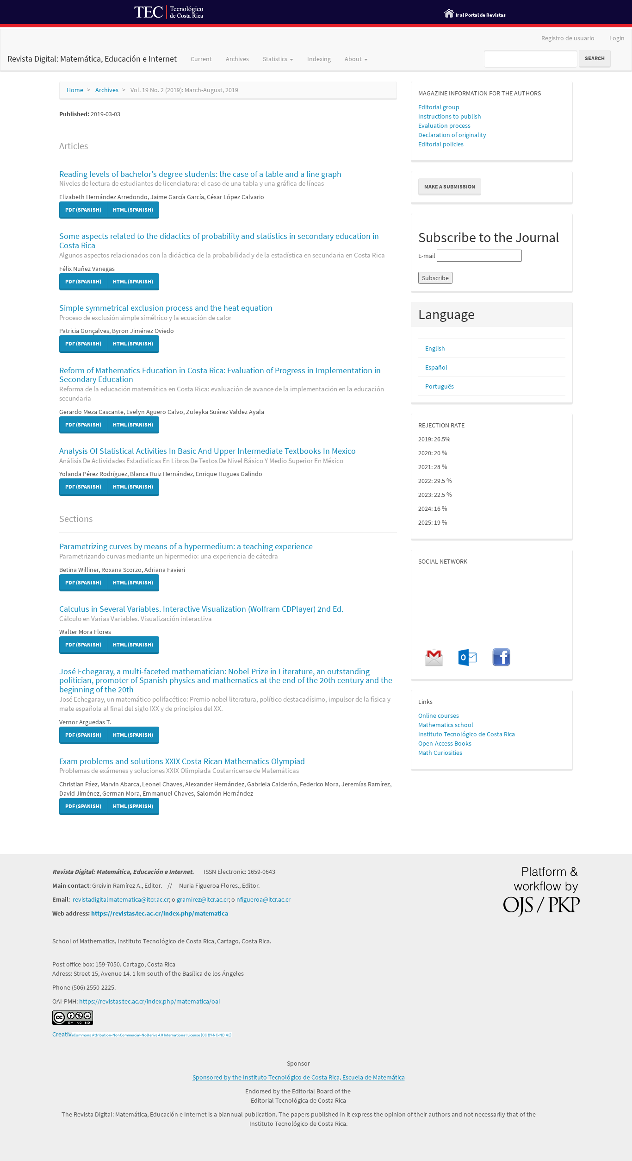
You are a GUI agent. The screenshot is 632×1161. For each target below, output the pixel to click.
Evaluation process (444, 125)
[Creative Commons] (72, 1017)
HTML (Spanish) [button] (133, 209)
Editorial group (438, 107)
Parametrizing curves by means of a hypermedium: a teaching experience (186, 550)
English (435, 348)
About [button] (354, 59)
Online (427, 715)
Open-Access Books (444, 743)
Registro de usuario (568, 38)
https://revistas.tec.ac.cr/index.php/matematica (159, 913)
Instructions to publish (449, 116)
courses (447, 715)
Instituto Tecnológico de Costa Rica (466, 734)
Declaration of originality (452, 135)
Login (617, 38)
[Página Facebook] (501, 657)
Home (75, 90)
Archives (237, 59)
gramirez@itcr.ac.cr (203, 899)
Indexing (319, 59)
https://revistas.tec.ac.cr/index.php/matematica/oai (149, 1001)
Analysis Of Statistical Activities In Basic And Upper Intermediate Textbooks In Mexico (207, 455)
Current (201, 59)
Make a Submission (449, 186)
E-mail (426, 255)
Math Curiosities (440, 752)
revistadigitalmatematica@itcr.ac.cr (121, 899)
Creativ (62, 1034)
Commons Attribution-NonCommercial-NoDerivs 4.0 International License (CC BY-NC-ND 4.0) (153, 1034)
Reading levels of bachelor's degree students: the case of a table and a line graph (200, 178)
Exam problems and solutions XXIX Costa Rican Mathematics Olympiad (182, 765)
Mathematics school (445, 725)
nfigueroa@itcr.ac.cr (263, 899)
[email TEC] (467, 657)
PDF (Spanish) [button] (83, 209)
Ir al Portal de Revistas (481, 15)
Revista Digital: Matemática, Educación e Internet (92, 58)
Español (436, 367)
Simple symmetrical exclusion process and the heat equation (166, 312)
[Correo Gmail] (434, 657)
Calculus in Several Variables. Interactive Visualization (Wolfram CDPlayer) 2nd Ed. (201, 613)
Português (439, 386)
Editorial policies (441, 144)
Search (595, 58)
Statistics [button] (276, 59)
